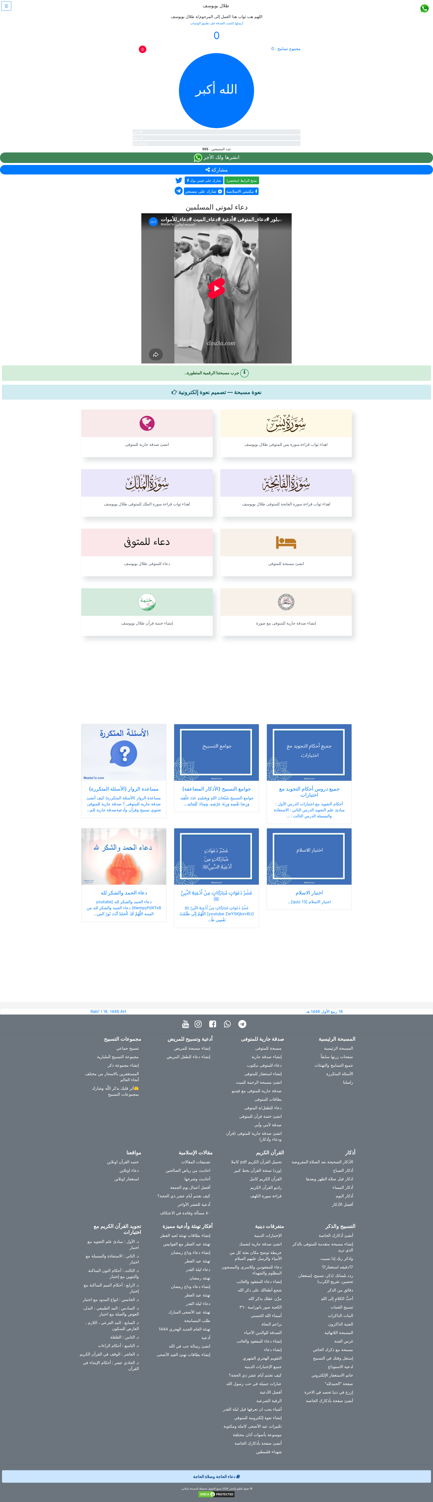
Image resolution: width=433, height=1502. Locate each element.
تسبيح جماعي (127, 1048)
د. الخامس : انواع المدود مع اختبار (111, 1299)
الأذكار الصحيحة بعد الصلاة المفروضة (322, 1161)
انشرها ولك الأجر (221, 157)
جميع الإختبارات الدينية (263, 1366)
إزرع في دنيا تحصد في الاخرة (328, 1392)
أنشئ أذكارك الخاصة (336, 1235)
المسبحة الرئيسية (338, 1048)
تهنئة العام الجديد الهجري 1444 (184, 1329)
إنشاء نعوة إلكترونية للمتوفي (258, 1417)
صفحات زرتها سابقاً (337, 1056)
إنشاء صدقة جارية (267, 1056)
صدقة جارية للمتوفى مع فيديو (257, 1090)
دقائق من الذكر (340, 1289)
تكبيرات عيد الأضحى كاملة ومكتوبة (253, 1426)
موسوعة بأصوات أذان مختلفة (257, 1434)
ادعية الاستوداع (340, 1366)
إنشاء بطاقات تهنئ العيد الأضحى (183, 1354)
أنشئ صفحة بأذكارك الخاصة (329, 1400)
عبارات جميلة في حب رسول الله (254, 1383)
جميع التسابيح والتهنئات (333, 1065)
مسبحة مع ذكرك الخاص (333, 1349)
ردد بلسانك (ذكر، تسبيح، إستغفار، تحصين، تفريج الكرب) (325, 1278)
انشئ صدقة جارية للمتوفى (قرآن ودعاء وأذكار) (254, 1136)
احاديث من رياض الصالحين (188, 1170)
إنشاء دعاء (273, 1349)
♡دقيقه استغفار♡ (337, 1266)
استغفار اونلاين (126, 1178)
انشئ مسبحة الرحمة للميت (259, 1082)
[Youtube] (186, 1024)
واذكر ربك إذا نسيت (336, 1258)
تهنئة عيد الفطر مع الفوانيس (186, 1243)
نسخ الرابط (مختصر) (242, 180)
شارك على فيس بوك (205, 180)
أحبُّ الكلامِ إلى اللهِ (337, 1298)
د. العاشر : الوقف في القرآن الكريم (109, 1354)
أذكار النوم (344, 1195)
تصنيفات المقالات (195, 1161)
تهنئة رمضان (199, 1277)
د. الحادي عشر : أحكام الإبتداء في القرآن (111, 1365)
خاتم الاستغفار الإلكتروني (332, 1375)
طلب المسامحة (197, 1320)
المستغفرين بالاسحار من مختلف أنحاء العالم (112, 1076)
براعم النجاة (272, 1324)
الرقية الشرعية (269, 1400)
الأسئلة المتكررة (339, 1073)
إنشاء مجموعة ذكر (123, 1065)
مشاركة (219, 170)
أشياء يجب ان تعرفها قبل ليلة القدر (252, 1409)
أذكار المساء (343, 1187)
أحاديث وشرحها (197, 1178)
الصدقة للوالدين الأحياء (263, 1332)
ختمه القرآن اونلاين (123, 1161)
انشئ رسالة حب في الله (189, 1346)
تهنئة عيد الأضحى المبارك (189, 1312)
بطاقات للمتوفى (268, 1099)
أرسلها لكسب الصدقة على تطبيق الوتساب (216, 23)
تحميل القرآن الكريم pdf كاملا (256, 1161)
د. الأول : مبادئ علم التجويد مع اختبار (113, 1244)
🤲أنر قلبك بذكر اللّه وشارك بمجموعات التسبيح (115, 1091)
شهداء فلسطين (269, 1451)
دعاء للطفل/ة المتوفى (263, 1107)
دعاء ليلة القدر (198, 1269)
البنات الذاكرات (340, 1315)
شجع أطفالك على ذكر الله (260, 1289)
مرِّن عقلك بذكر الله (265, 1298)
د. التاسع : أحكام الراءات (118, 1345)
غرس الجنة (343, 1341)
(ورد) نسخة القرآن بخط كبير (258, 1170)
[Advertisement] (216, 677)
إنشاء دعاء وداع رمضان (190, 1252)
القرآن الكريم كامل (266, 1178)
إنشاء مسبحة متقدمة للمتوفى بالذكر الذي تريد (322, 1246)
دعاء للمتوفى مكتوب (264, 1065)
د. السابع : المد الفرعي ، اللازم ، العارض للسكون (112, 1325)
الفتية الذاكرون (340, 1324)
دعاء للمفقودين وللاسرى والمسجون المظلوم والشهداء (252, 1269)
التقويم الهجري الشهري (262, 1358)
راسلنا (348, 1082)
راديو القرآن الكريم (266, 1187)
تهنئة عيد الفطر (197, 1260)
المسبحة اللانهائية (338, 1332)
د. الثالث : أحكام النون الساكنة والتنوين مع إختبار (113, 1273)
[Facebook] (214, 1024)
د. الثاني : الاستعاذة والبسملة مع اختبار (112, 1258)
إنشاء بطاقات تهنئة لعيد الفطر (185, 1235)
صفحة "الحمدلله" (339, 1383)
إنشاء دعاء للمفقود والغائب (259, 1281)
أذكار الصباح (343, 1170)
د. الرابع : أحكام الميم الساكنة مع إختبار (111, 1287)
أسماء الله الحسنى (266, 1315)
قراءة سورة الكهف (266, 1195)
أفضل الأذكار (342, 1204)
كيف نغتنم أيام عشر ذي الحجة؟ (183, 1195)
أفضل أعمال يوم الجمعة (190, 1187)
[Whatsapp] (228, 1024)
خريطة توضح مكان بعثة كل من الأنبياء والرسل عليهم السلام (256, 1255)
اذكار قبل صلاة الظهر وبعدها (329, 1178)
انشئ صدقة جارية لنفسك (260, 1243)
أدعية (205, 1337)
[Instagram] (199, 1024)
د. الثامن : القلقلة (124, 1337)
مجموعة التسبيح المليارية (118, 1056)
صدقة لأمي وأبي (268, 1124)
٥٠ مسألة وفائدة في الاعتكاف (185, 1212)
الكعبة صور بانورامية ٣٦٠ (261, 1306)
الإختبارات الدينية (268, 1235)
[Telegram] (243, 1024)
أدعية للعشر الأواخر (194, 1204)
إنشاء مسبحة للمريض (192, 1048)
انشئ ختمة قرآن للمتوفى (260, 1116)
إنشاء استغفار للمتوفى (263, 1073)
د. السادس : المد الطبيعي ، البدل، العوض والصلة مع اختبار (111, 1311)
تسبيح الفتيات (342, 1306)
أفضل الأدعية (271, 1392)
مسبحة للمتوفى (268, 1048)
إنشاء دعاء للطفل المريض (188, 1056)
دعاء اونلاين (129, 1170)
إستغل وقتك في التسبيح (333, 1358)
